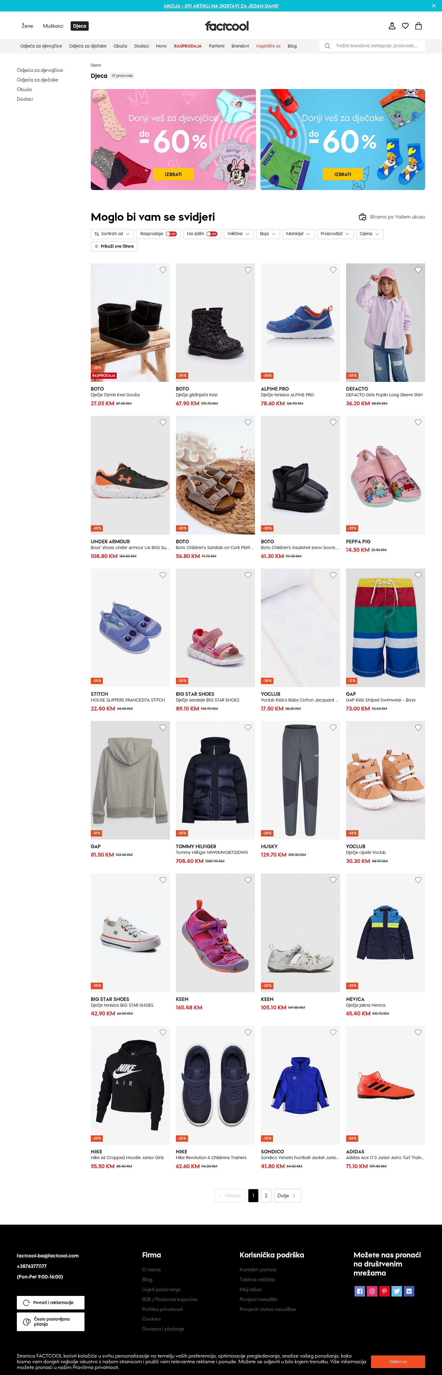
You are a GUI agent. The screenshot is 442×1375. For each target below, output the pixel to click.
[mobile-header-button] (392, 25)
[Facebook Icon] (360, 1291)
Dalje (283, 1196)
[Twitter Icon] (397, 1291)
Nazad (233, 1196)
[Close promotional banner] (434, 5)
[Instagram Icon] (372, 1291)
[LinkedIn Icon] (409, 1291)
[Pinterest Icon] (384, 1291)
